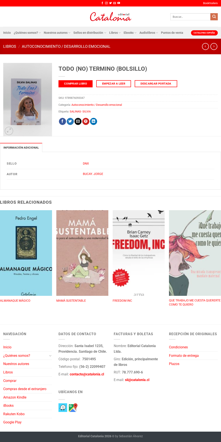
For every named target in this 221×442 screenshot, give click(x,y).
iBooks (8, 406)
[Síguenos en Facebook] (102, 3)
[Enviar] (214, 17)
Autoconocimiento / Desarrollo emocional (66, 46)
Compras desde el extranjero (24, 389)
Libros (113, 33)
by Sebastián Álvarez (129, 436)
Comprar (9, 381)
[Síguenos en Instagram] (106, 3)
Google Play (12, 422)
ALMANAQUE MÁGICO (15, 301)
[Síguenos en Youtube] (118, 3)
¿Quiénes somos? (26, 33)
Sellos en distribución (88, 33)
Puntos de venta (172, 33)
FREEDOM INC (122, 301)
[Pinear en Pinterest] (85, 121)
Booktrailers (210, 3)
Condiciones (178, 347)
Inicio (7, 33)
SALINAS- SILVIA (80, 111)
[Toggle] (50, 355)
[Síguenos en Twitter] (110, 3)
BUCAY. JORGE (93, 174)
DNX (86, 163)
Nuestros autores (56, 33)
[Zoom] (9, 131)
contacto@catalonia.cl (87, 374)
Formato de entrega (184, 356)
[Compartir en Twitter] (70, 121)
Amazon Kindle (14, 397)
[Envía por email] (78, 121)
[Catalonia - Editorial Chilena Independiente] (110, 16)
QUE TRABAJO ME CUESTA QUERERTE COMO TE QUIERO (195, 302)
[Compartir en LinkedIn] (93, 121)
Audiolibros (147, 33)
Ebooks (129, 33)
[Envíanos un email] (114, 3)
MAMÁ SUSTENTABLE (71, 301)
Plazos (174, 364)
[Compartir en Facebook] (62, 121)
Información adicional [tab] (21, 147)
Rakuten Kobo (14, 414)
